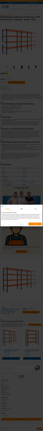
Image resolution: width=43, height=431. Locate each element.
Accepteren (35, 223)
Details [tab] (21, 208)
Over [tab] (35, 208)
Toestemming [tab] (7, 208)
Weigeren (21, 223)
